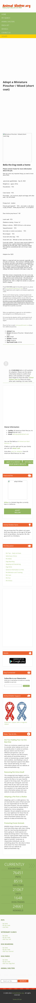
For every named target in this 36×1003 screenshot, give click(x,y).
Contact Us (6, 33)
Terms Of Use (17, 999)
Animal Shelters (8, 22)
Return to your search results (21, 463)
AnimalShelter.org (18, 993)
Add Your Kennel (8, 951)
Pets (2, 920)
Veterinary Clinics (11, 556)
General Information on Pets (15, 570)
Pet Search (6, 18)
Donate (4, 36)
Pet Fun (8, 578)
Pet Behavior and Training (14, 572)
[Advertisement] (18, 57)
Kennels (5, 29)
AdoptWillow (18, 511)
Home (4, 14)
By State (5, 923)
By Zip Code (6, 925)
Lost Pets (5, 927)
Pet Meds (9, 559)
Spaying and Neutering (13, 564)
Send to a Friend (13, 462)
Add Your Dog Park (9, 963)
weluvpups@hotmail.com (22, 325)
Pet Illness (9, 581)
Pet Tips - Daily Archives (13, 553)
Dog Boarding (10, 561)
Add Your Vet (7, 939)
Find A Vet (5, 25)
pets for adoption (17, 451)
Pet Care (8, 575)
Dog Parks (9, 567)
